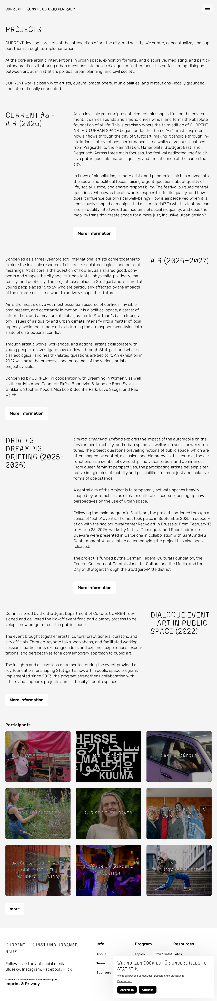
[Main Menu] (207, 8)
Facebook (52, 969)
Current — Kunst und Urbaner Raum (40, 9)
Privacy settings (163, 953)
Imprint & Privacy (22, 983)
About (101, 954)
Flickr (68, 969)
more (15, 909)
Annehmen (127, 989)
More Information (95, 233)
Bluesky (12, 969)
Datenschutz (124, 981)
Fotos (177, 954)
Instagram (31, 969)
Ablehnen (147, 989)
